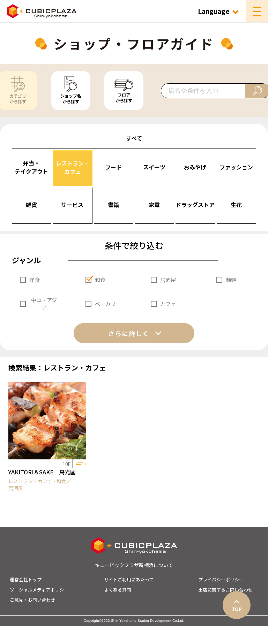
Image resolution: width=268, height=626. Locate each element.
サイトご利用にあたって (129, 579)
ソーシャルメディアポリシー (39, 589)
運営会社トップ (26, 579)
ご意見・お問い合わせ (32, 599)
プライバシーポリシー (221, 579)
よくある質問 (117, 589)
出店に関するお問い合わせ (225, 589)
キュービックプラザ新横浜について (134, 565)
